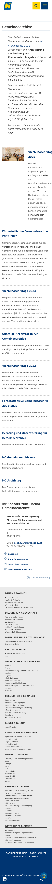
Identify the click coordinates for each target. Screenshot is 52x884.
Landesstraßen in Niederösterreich (18, 796)
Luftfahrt (8, 811)
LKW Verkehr (10, 808)
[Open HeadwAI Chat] (43, 875)
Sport (7, 656)
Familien (8, 665)
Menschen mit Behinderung (15, 683)
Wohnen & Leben (11, 605)
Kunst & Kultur (11, 727)
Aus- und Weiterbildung (14, 617)
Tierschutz (9, 691)
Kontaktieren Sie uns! (20, 569)
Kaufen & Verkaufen (12, 600)
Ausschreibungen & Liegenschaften (19, 833)
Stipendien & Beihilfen (13, 629)
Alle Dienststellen (18, 564)
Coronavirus (10, 700)
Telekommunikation (12, 644)
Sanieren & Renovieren (14, 602)
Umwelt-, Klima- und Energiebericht (19, 759)
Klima (7, 766)
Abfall (7, 761)
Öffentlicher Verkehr (13, 816)
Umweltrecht (10, 776)
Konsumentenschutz (13, 680)
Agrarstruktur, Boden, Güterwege (18, 737)
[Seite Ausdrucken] (4, 880)
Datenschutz (38, 853)
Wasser (8, 781)
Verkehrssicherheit (12, 821)
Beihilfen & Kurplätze (13, 717)
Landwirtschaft (11, 744)
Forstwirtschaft (11, 739)
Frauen (7, 668)
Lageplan (13, 553)
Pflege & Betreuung (12, 710)
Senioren (8, 688)
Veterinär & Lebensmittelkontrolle (18, 749)
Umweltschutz (10, 779)
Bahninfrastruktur (12, 801)
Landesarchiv (10, 622)
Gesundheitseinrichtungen (15, 705)
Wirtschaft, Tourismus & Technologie (19, 843)
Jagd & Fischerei (11, 742)
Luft (6, 769)
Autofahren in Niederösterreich (17, 798)
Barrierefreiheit (16, 853)
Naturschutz (10, 774)
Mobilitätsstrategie (12, 813)
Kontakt (34, 856)
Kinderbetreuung (11, 678)
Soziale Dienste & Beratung (15, 712)
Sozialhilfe (9, 715)
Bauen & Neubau (11, 597)
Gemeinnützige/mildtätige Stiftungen (19, 607)
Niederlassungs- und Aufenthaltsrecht (20, 685)
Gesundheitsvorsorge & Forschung (18, 708)
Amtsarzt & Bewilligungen (15, 703)
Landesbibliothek (11, 624)
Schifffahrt (9, 818)
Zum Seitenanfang (40, 577)
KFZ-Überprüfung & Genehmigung (18, 806)
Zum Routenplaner (18, 559)
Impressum (19, 856)
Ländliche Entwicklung (14, 747)
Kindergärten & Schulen (14, 619)
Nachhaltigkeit (10, 771)
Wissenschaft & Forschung (15, 632)
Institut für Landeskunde (14, 627)
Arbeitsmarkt (10, 830)
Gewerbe (8, 835)
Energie (8, 764)
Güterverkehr (10, 803)
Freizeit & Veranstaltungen (15, 653)
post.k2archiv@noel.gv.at (28, 542)
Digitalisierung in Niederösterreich (18, 641)
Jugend (8, 676)
